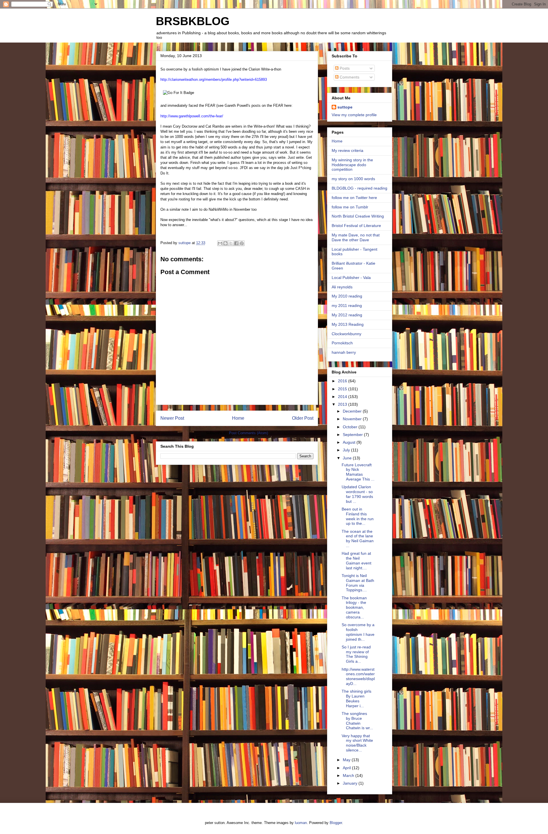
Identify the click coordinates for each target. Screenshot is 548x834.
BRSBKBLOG (192, 21)
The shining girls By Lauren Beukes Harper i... (356, 698)
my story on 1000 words (353, 178)
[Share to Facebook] (236, 243)
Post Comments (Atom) (248, 433)
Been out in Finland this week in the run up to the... (358, 516)
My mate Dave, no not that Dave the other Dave (356, 237)
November (353, 419)
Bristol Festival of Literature (356, 225)
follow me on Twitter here (354, 197)
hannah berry (344, 352)
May (347, 759)
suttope (344, 107)
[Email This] (220, 243)
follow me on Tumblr (350, 207)
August (349, 442)
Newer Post (172, 418)
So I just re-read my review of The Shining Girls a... (356, 654)
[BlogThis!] (225, 243)
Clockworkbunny (346, 333)
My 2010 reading (347, 296)
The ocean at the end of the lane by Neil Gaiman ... (358, 538)
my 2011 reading (347, 305)
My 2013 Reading (348, 324)
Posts (344, 68)
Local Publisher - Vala (351, 277)
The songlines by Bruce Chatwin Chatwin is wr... (357, 720)
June (348, 458)
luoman (301, 823)
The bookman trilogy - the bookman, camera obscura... (354, 607)
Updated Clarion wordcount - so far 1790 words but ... (357, 494)
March (349, 775)
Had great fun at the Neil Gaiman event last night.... (356, 560)
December (353, 411)
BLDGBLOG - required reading (359, 188)
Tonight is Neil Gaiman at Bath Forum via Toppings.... (358, 582)
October (350, 427)
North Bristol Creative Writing (358, 216)
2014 (343, 396)
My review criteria (347, 150)
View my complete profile (354, 114)
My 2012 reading (347, 315)
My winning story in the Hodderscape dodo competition (352, 165)
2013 (343, 404)
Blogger (336, 823)
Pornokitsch (342, 343)
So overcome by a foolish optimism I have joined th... (358, 631)
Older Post (302, 418)
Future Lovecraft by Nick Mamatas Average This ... (358, 472)
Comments (349, 77)
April (347, 767)
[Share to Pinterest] (242, 243)
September (353, 434)
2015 (343, 389)
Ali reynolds (342, 287)
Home (238, 418)
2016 (343, 381)
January (350, 783)
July (347, 450)
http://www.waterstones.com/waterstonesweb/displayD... (358, 676)
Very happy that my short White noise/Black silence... (357, 742)
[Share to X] (231, 243)
